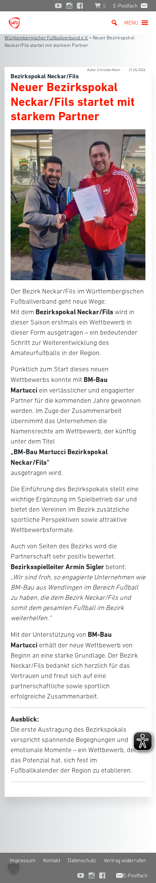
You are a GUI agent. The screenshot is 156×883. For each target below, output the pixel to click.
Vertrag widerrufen (125, 860)
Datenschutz (82, 860)
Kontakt (51, 860)
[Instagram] (69, 5)
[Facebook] (82, 5)
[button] (131, 22)
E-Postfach (125, 6)
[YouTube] (58, 5)
